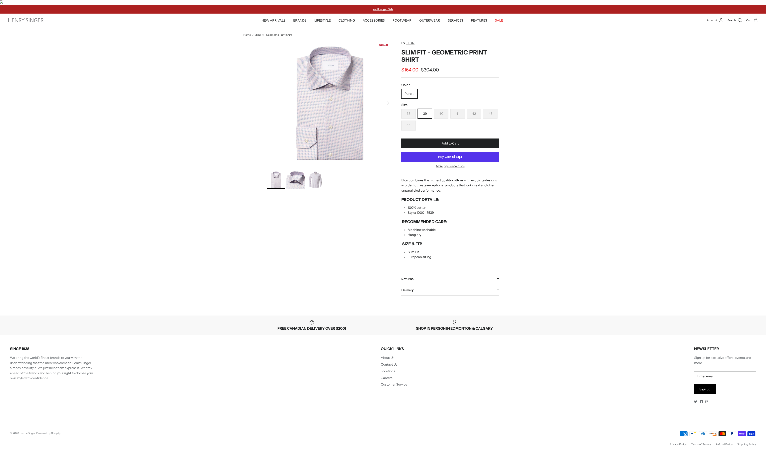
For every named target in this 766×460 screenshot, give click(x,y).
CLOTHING (347, 20)
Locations (388, 371)
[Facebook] (701, 401)
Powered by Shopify (48, 433)
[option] (330, 103)
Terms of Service (701, 444)
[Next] (388, 103)
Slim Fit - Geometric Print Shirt (273, 34)
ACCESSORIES (374, 20)
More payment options (450, 166)
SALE (499, 20)
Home (247, 34)
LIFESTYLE (322, 20)
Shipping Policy (746, 444)
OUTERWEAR (429, 20)
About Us (387, 358)
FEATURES (479, 20)
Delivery (407, 290)
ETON (410, 43)
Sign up (705, 389)
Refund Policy (724, 444)
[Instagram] (706, 401)
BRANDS (300, 20)
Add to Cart (450, 143)
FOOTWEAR (402, 20)
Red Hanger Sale (383, 9)
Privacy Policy (678, 444)
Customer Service (394, 384)
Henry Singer (27, 433)
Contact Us (389, 364)
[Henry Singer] (26, 20)
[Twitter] (695, 401)
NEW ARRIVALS (273, 20)
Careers (387, 378)
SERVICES (455, 20)
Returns (407, 279)
